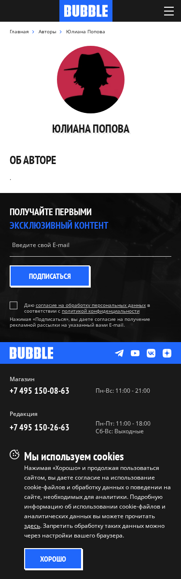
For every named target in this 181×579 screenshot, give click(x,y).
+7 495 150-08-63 (40, 390)
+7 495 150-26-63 (40, 427)
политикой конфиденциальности (100, 310)
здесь (32, 526)
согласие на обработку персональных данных (91, 305)
